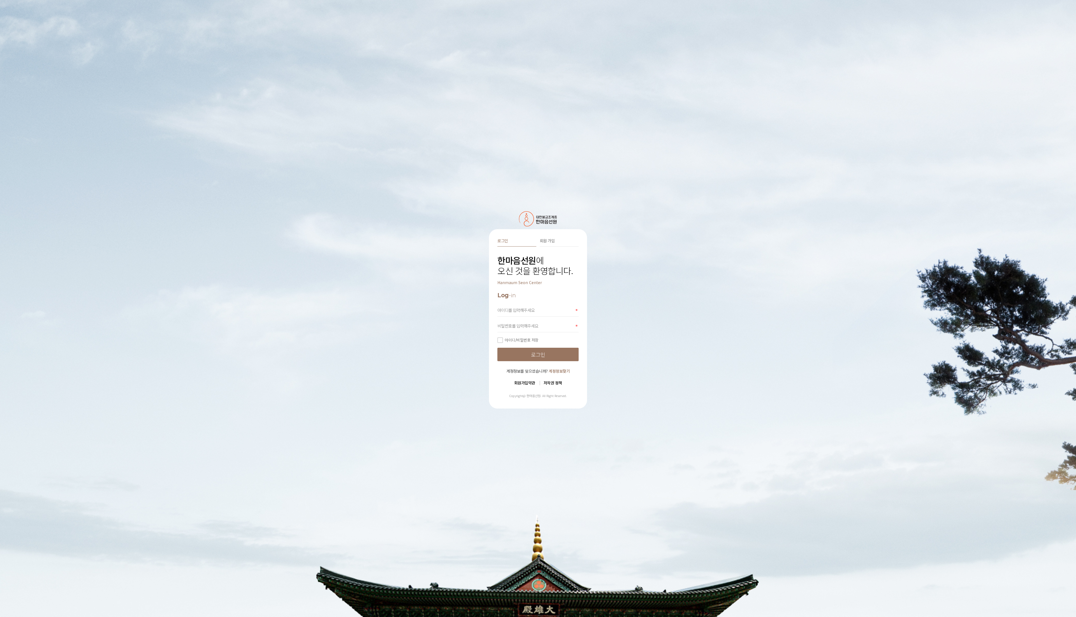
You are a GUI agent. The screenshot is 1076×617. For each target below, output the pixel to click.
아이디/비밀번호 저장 (522, 340)
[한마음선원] (538, 218)
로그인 (502, 240)
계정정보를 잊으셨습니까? (538, 371)
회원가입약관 (524, 383)
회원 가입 (547, 240)
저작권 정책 (553, 383)
